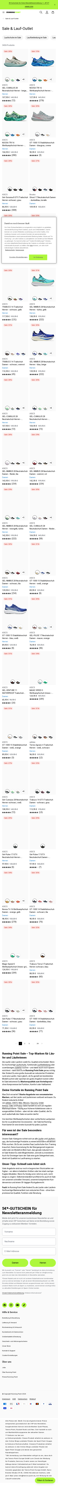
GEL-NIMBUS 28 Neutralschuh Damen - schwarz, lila (15, 582)
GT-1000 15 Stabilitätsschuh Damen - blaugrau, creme (42, 144)
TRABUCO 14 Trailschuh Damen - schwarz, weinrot (13, 363)
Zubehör (18, 1068)
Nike (20, 1103)
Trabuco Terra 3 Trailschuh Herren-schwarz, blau (41, 965)
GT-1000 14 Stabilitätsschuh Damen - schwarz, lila (42, 910)
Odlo (11, 1106)
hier (31, 245)
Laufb (39, 1065)
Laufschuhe (21, 1065)
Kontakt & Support (8, 1351)
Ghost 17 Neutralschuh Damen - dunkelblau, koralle (43, 198)
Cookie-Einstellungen (10, 1355)
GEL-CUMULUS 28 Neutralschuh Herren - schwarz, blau (39, 419)
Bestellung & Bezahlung (11, 1318)
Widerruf (33, 1399)
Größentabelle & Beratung (11, 1337)
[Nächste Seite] (42, 1043)
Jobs (4, 1367)
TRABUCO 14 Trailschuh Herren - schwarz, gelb (12, 308)
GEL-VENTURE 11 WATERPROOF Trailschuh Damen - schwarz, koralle (13, 693)
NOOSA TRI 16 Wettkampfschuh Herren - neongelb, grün (13, 145)
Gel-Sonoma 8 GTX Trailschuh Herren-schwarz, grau (15, 198)
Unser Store (6, 1346)
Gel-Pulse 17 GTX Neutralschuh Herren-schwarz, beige (11, 857)
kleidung (46, 1065)
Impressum (6, 1399)
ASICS (15, 1103)
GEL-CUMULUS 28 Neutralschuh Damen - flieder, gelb (42, 529)
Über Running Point (9, 1372)
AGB (14, 1399)
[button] (3, 12)
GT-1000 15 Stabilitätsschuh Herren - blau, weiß (14, 636)
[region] (29, 240)
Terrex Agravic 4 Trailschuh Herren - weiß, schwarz (41, 746)
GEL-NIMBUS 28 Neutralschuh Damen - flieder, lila (15, 472)
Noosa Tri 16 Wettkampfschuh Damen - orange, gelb (15, 910)
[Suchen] (41, 12)
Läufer (41, 1139)
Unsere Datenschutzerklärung (13, 1293)
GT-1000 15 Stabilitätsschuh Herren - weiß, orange (42, 582)
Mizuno (26, 1103)
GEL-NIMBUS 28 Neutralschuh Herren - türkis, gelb (42, 308)
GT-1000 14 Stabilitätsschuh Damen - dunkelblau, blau (42, 1020)
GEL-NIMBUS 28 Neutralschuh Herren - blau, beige (42, 363)
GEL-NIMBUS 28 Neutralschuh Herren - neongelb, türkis (15, 527)
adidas (8, 1103)
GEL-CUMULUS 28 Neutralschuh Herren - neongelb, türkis (11, 419)
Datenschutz (22, 1399)
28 (38, 1043)
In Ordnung (38, 257)
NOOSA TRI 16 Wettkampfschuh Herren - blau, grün (41, 91)
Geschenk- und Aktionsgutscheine (14, 1341)
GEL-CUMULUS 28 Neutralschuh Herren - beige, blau (14, 91)
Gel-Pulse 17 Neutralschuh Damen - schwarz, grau (13, 1020)
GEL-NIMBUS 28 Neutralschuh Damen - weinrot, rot (42, 472)
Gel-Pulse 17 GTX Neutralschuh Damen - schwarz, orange (39, 857)
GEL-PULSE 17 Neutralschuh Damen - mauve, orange (42, 636)
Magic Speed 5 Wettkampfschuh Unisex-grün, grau (15, 967)
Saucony (34, 1103)
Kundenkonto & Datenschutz (12, 1332)
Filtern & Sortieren (45, 1480)
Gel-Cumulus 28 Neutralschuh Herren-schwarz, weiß (15, 801)
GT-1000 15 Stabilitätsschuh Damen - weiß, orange (14, 746)
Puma (19, 1106)
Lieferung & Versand (9, 1323)
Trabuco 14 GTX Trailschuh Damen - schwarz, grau (41, 801)
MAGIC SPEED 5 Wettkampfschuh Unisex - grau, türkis (41, 693)
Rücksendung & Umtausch (12, 1327)
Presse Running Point (10, 1377)
